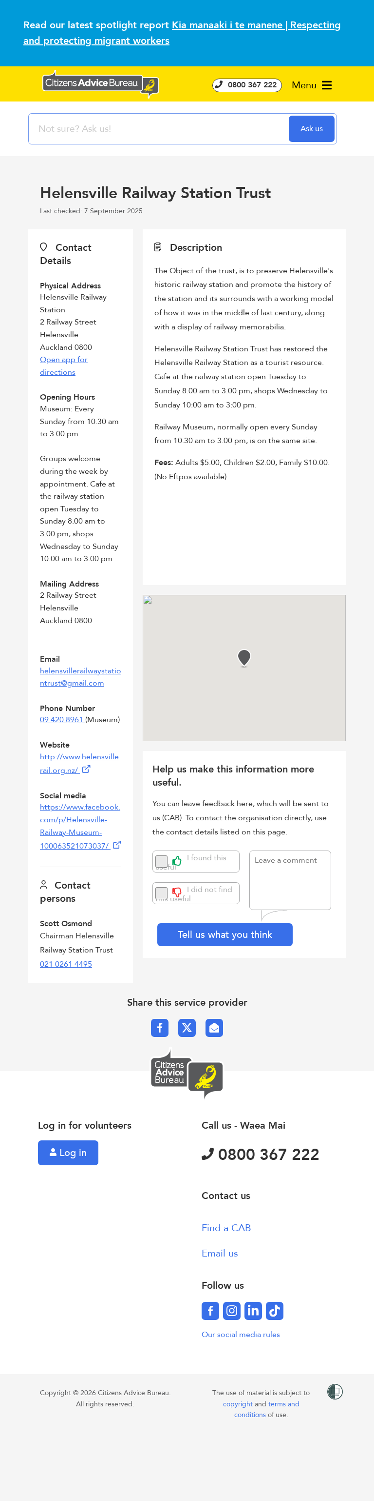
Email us (220, 1253)
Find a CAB (226, 1228)
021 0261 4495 (66, 964)
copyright (239, 1404)
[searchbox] (160, 129)
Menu (305, 85)
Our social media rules (241, 1334)
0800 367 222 (251, 85)
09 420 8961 (62, 719)
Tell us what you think (225, 934)
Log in (71, 1152)
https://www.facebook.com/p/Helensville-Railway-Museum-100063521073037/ (80, 827)
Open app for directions (64, 366)
